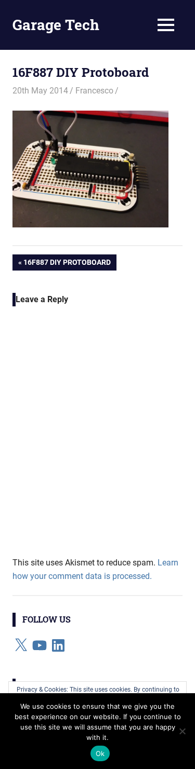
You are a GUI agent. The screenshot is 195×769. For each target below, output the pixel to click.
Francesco (94, 91)
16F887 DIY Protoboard (67, 264)
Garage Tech (55, 24)
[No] (182, 731)
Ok (100, 753)
